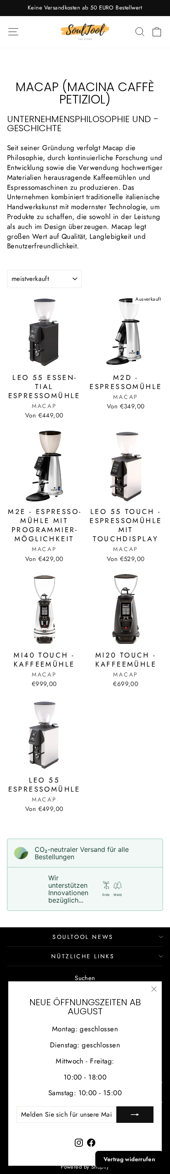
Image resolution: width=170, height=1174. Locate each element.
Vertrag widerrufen (129, 1159)
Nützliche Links (83, 956)
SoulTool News (82, 937)
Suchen (85, 978)
